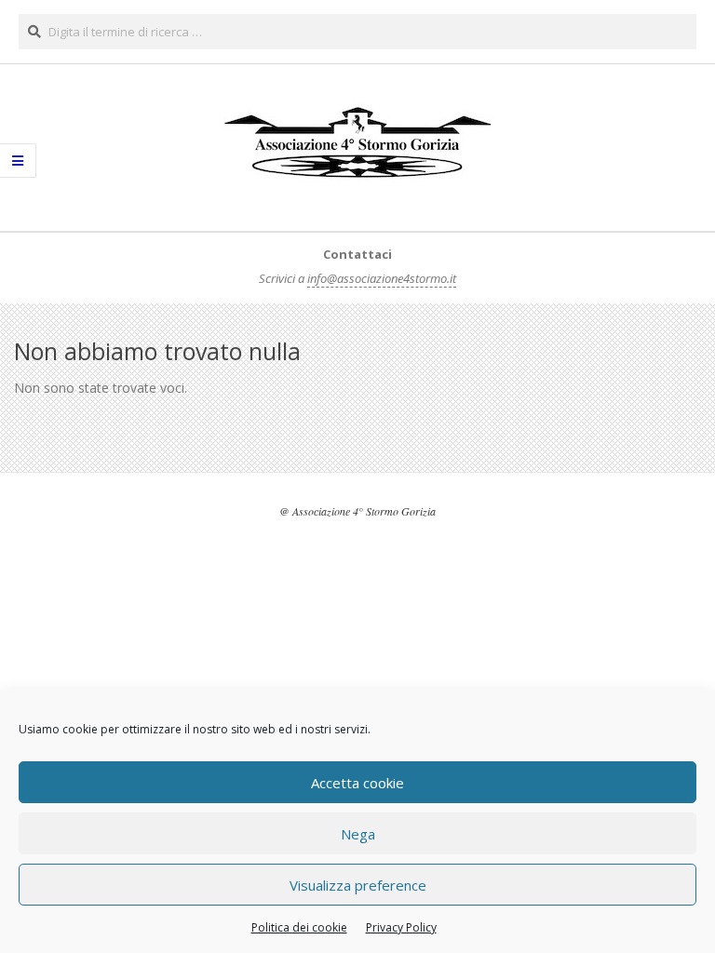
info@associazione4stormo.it (381, 278)
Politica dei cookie (299, 927)
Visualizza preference (358, 885)
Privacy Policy (401, 927)
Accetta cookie (357, 782)
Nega (358, 834)
